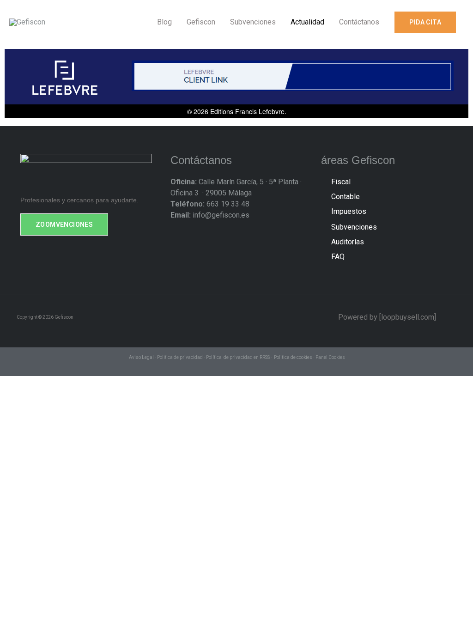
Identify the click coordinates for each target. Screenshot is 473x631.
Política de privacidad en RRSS (238, 357)
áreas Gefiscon (358, 160)
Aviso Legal (141, 357)
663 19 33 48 (209, 204)
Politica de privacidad (180, 357)
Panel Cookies (330, 357)
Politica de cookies (293, 357)
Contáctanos (201, 160)
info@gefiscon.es (209, 215)
